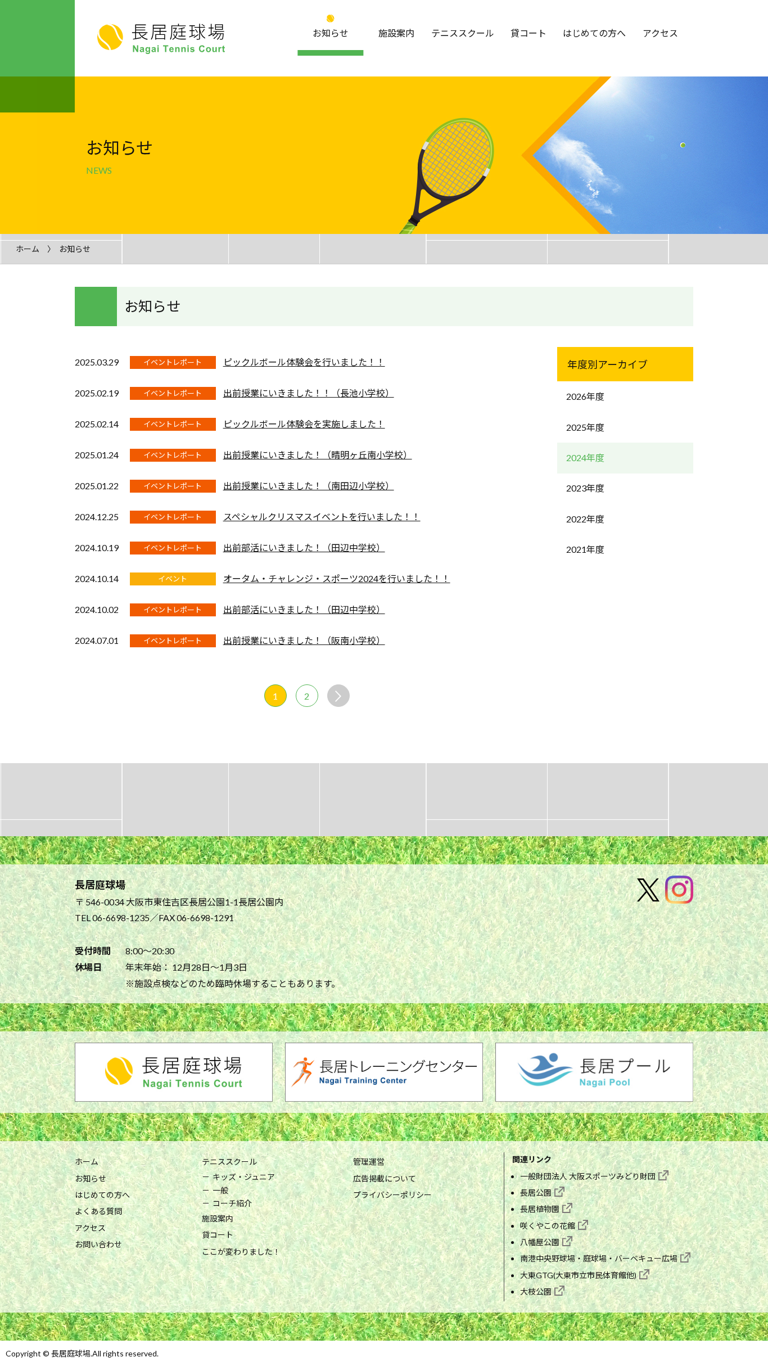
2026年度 (585, 396)
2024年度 (585, 457)
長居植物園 (539, 1209)
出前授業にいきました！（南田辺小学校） (308, 485)
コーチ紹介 (232, 1203)
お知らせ (331, 33)
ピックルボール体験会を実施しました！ (304, 423)
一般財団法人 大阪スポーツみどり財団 (588, 1176)
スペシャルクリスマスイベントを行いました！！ (322, 516)
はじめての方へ (594, 33)
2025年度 (585, 427)
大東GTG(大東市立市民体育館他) (578, 1275)
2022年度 (585, 518)
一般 (220, 1190)
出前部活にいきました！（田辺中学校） (304, 547)
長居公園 (536, 1192)
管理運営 (369, 1161)
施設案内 (396, 33)
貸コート (528, 33)
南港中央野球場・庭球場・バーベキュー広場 (598, 1258)
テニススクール (462, 33)
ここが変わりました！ (241, 1251)
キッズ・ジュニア (244, 1177)
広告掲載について (384, 1178)
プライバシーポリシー (392, 1195)
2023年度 (585, 488)
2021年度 (585, 549)
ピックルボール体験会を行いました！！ (304, 362)
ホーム (27, 249)
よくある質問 (98, 1211)
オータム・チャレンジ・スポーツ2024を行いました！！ (336, 578)
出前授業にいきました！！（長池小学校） (308, 392)
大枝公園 (536, 1291)
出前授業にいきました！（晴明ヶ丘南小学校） (317, 454)
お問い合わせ (98, 1244)
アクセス (660, 33)
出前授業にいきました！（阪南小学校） (304, 640)
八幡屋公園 (539, 1242)
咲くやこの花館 (547, 1225)
